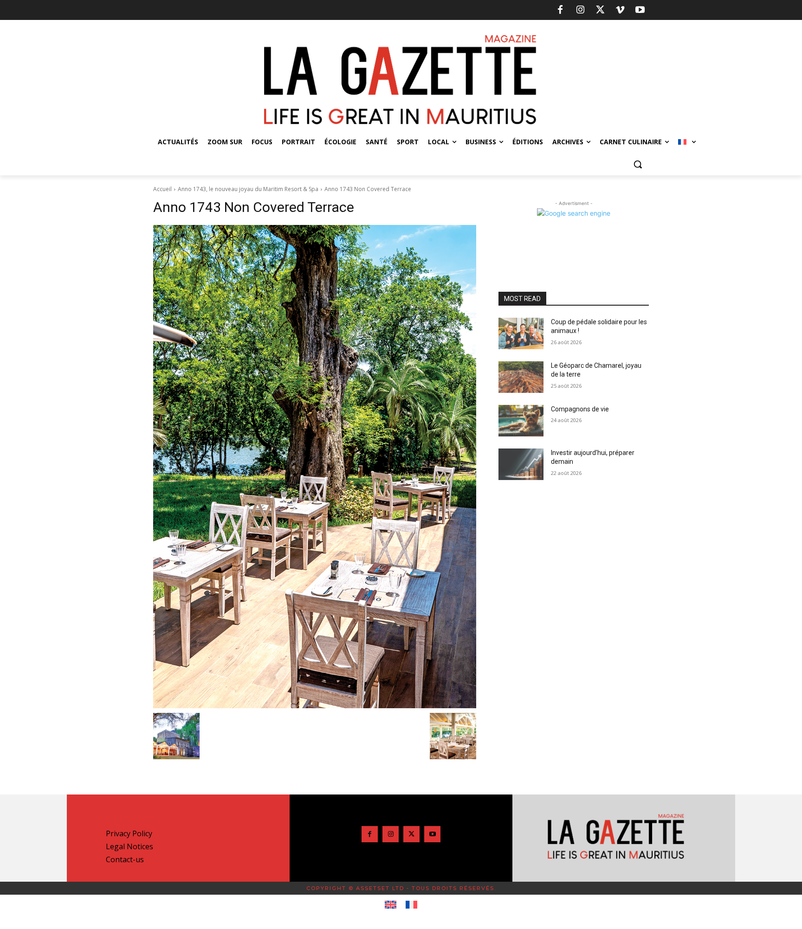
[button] (638, 164)
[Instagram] (580, 10)
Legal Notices (129, 846)
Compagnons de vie (580, 409)
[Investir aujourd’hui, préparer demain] (520, 464)
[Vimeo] (620, 10)
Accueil (162, 189)
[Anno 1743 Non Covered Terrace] (314, 466)
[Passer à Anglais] (390, 904)
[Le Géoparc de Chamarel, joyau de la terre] (520, 377)
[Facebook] (560, 10)
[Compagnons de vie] (520, 420)
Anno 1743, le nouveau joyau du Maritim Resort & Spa (248, 189)
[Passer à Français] (411, 904)
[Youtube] (640, 10)
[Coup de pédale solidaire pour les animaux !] (520, 333)
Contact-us (125, 859)
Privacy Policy (129, 833)
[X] (600, 10)
